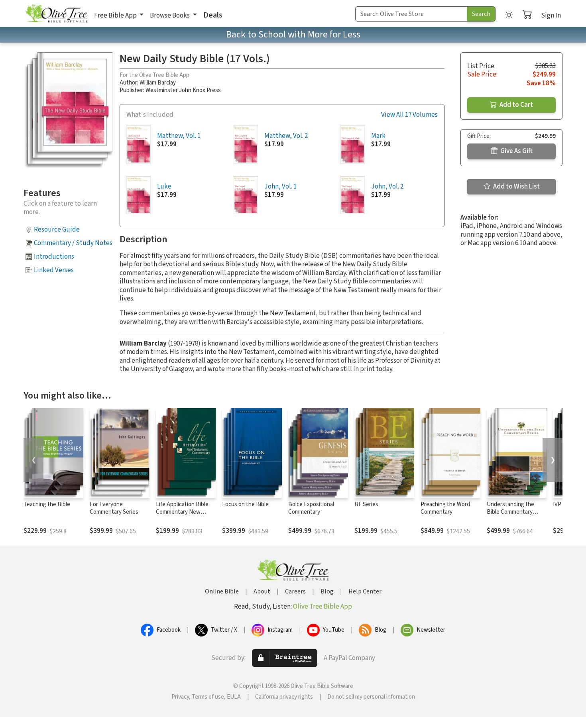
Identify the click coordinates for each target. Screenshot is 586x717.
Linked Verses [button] (54, 270)
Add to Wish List (516, 186)
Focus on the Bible (245, 504)
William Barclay (158, 83)
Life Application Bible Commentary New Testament (182, 512)
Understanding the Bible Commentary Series (510, 512)
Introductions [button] (54, 256)
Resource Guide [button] (57, 229)
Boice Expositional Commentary (311, 508)
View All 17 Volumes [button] (409, 115)
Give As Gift (516, 151)
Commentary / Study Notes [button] (73, 243)
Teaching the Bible (47, 504)
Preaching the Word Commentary (445, 508)
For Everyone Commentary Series (114, 508)
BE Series (366, 504)
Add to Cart (515, 105)
